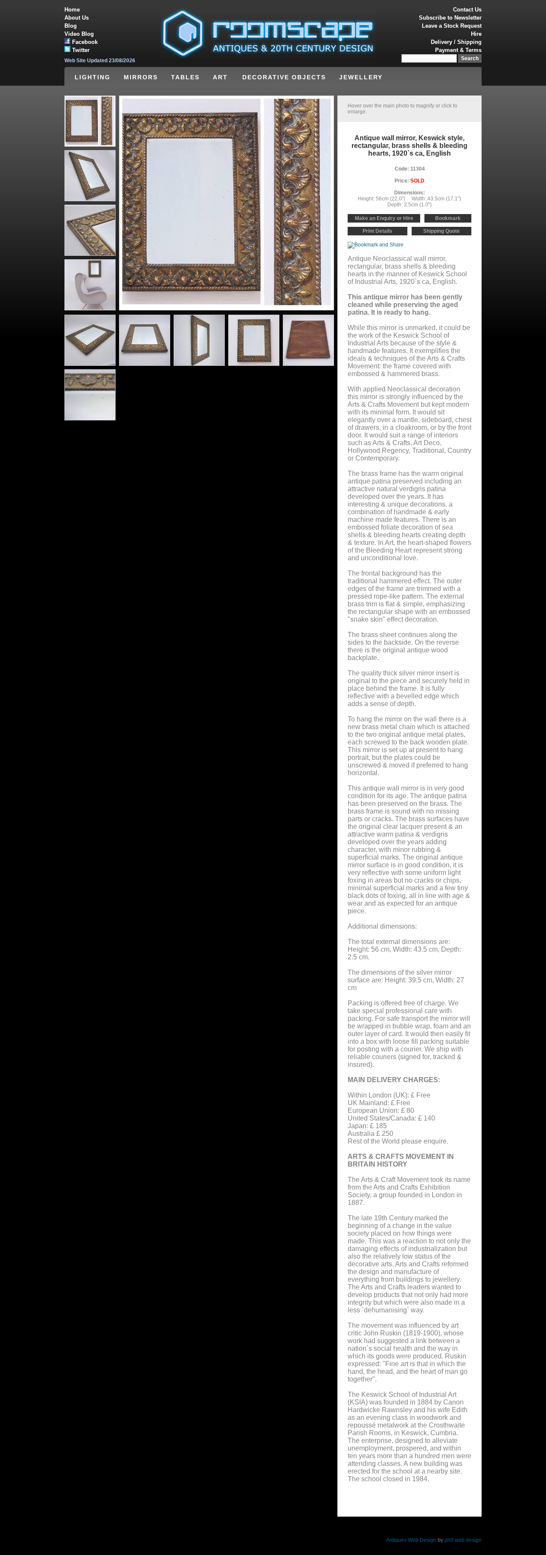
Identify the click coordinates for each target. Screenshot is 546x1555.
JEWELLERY (361, 77)
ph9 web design (463, 1540)
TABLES (185, 77)
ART (221, 77)
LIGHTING (92, 77)
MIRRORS (141, 77)
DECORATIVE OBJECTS (284, 77)
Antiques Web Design (411, 1540)
